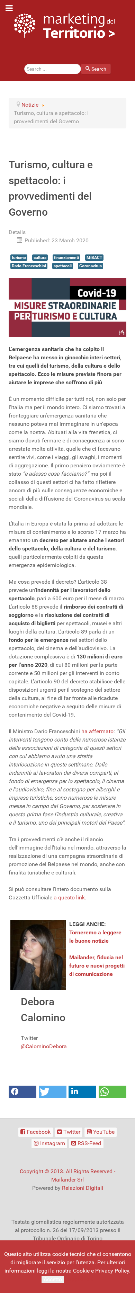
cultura (40, 257)
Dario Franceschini (29, 265)
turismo (19, 257)
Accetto (53, 1279)
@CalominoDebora (44, 1046)
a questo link (69, 897)
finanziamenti (66, 257)
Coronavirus (90, 265)
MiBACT (94, 257)
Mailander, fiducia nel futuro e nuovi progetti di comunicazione (97, 965)
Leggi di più (79, 1279)
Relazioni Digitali (82, 1188)
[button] (22, 1092)
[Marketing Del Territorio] (64, 25)
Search (98, 69)
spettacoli (63, 265)
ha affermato (97, 731)
